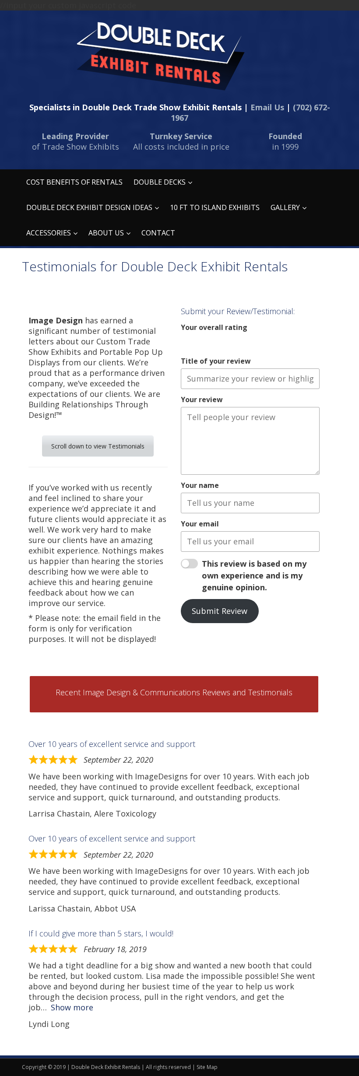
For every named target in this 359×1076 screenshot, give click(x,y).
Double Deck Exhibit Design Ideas (89, 207)
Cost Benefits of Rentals (74, 182)
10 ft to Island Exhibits (215, 207)
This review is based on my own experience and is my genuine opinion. (254, 575)
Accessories (48, 233)
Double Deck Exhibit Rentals (105, 1067)
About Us (106, 233)
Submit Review (219, 611)
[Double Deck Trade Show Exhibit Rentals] (160, 56)
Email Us (267, 107)
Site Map (207, 1067)
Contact (158, 233)
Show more (72, 1007)
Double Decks (160, 182)
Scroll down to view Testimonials (97, 446)
